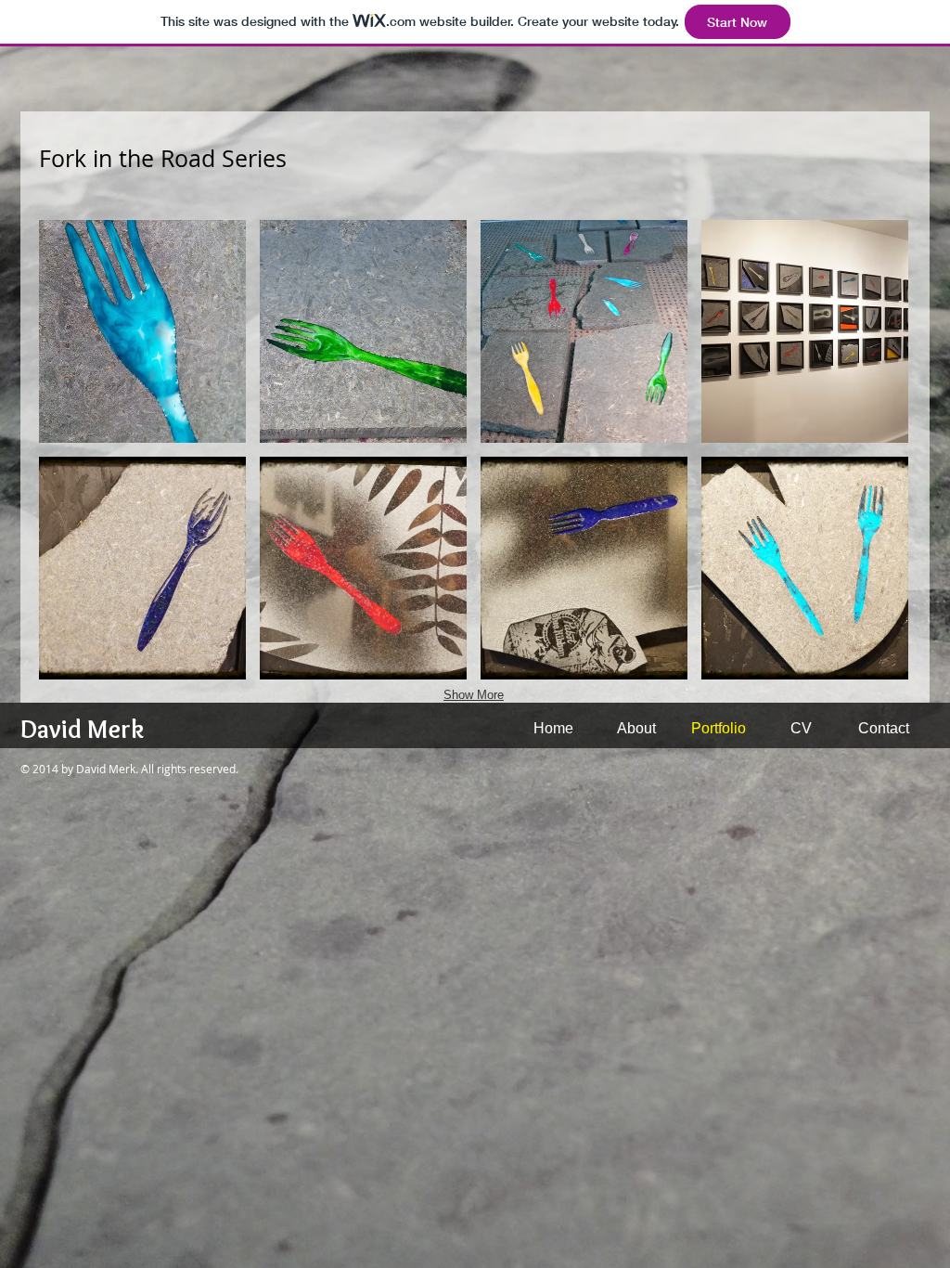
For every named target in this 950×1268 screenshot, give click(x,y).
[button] (142, 331)
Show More (473, 695)
